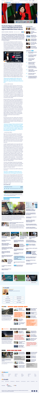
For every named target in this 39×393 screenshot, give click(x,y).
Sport (12, 350)
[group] (8, 189)
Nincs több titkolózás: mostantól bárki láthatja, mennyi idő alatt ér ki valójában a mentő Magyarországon (19, 337)
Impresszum (16, 390)
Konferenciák (20, 306)
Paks (18, 2)
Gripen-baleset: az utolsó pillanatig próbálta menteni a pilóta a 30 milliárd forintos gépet (19, 314)
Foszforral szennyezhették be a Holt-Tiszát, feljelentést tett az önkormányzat (31, 214)
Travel (16, 350)
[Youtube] (36, 391)
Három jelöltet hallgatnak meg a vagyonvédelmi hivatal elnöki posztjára (19, 250)
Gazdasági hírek (32, 381)
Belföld (8, 194)
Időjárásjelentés (18, 381)
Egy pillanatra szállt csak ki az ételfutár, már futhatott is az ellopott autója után (30, 221)
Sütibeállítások (12, 391)
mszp (13, 197)
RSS (9, 391)
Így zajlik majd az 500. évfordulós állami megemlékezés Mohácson (14, 237)
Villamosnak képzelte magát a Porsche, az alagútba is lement (31, 245)
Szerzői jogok (6, 391)
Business (8, 350)
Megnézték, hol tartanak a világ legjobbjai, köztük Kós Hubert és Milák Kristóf (19, 241)
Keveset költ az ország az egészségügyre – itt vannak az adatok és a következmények (30, 210)
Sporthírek (28, 381)
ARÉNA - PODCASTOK (34, 2)
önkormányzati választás (7, 197)
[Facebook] (34, 391)
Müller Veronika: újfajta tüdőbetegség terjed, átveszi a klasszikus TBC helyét (6, 244)
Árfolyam (15, 306)
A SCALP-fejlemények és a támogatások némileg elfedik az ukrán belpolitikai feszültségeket (31, 241)
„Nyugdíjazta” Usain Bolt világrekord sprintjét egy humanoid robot (34, 253)
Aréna (36, 381)
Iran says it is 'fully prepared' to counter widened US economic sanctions (6, 360)
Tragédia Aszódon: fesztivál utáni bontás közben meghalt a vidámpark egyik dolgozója (7, 248)
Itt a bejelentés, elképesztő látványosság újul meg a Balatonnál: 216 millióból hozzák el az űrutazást (7, 339)
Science (19, 350)
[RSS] (32, 391)
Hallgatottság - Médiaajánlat (11, 390)
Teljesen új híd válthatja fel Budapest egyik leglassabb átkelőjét (6, 252)
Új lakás (25, 306)
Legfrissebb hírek (7, 381)
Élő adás (3, 381)
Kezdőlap (5, 194)
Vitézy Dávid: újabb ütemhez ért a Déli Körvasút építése (4, 237)
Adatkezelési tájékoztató (22, 390)
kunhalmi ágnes (17, 197)
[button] (5, 189)
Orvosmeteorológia (23, 381)
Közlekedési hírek (12, 381)
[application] (13, 189)
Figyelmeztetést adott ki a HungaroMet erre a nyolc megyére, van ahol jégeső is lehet (23, 237)
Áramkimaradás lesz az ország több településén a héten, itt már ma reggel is (32, 237)
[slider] (14, 188)
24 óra (13, 2)
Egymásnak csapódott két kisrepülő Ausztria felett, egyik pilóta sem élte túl (7, 256)
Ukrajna (16, 2)
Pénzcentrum (10, 306)
